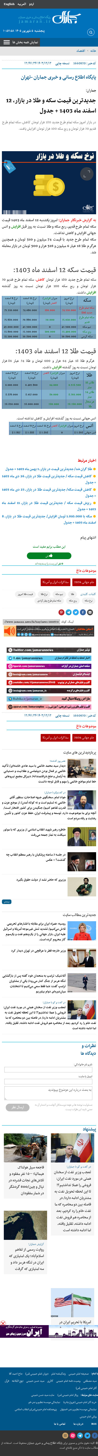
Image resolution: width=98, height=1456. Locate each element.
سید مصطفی (90, 1381)
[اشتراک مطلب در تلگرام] (68, 612)
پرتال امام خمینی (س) (68, 1395)
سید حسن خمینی (35, 1381)
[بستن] (3, 1324)
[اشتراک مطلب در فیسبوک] (82, 612)
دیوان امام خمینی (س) (37, 1373)
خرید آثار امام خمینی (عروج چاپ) (80, 1402)
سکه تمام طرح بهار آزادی (49, 601)
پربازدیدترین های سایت (79, 752)
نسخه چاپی (62, 63)
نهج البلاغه (17, 1381)
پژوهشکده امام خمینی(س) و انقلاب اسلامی (36, 1409)
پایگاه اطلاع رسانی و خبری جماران (44, 1443)
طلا (72, 594)
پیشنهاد (89, 1129)
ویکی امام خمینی (88, 1416)
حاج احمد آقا (16, 1373)
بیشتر (7, 901)
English (9, 4)
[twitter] (87, 1435)
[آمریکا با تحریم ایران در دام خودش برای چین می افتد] (72, 1302)
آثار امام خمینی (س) (86, 1388)
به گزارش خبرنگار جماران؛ (77, 220)
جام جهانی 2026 (84, 582)
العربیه (22, 4)
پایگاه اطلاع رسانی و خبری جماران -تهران (58, 77)
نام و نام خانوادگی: (83, 1064)
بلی (47, 556)
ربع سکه (73, 601)
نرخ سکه (89, 601)
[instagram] (65, 1435)
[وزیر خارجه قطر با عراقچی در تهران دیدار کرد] (82, 957)
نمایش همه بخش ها (25, 42)
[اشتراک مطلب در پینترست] (61, 612)
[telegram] (80, 1435)
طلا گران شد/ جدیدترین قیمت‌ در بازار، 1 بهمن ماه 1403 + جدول (49, 469)
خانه (93, 51)
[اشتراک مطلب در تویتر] (75, 612)
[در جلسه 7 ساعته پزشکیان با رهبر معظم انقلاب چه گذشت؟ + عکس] (82, 861)
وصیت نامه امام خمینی (68, 1381)
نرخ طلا (44, 594)
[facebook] (94, 1435)
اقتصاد (80, 51)
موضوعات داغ (86, 571)
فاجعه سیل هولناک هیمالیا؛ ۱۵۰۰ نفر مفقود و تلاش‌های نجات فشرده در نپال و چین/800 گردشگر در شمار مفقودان (26, 1180)
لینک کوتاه (67, 622)
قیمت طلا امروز (25, 594)
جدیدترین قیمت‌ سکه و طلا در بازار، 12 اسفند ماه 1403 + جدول (51, 106)
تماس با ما (59, 1424)
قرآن (7, 1381)
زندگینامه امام (58, 1373)
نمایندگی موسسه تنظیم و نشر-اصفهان (78, 1409)
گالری (50, 1381)
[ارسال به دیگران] (90, 612)
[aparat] (72, 1435)
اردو (31, 4)
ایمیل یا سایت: (85, 1076)
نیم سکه (59, 594)
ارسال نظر (17, 1107)
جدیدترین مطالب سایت (79, 915)
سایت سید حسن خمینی (42, 1395)
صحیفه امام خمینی (79, 1373)
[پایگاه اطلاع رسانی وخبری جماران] (49, 18)
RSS (94, 1424)
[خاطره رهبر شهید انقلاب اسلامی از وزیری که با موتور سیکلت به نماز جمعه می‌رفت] (82, 836)
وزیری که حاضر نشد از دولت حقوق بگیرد (41, 880)
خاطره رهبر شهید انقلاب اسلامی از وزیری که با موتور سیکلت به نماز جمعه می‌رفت (34, 832)
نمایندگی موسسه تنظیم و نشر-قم (44, 1402)
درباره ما (78, 1424)
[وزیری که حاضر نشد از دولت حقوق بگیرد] (82, 886)
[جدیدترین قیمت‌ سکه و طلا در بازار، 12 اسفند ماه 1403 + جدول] (49, 182)
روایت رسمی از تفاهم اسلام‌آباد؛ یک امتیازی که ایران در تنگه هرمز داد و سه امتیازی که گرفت (26, 1259)
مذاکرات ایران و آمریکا (56, 582)
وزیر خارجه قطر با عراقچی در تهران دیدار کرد (38, 950)
